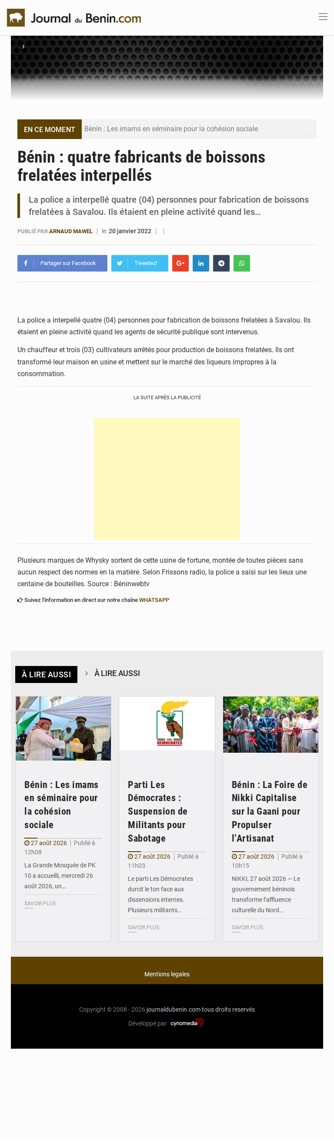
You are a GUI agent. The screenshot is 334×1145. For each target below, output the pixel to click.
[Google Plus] (180, 263)
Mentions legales (167, 974)
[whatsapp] (242, 263)
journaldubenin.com (173, 1009)
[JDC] (74, 17)
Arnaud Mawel (71, 231)
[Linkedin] (201, 263)
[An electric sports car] (63, 729)
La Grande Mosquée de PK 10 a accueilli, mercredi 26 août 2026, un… (60, 876)
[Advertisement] (167, 479)
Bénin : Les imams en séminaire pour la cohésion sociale (171, 129)
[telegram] (221, 263)
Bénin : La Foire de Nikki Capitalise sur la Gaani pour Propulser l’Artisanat (270, 811)
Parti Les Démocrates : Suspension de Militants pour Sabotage (158, 811)
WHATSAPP (154, 600)
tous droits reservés (228, 1009)
